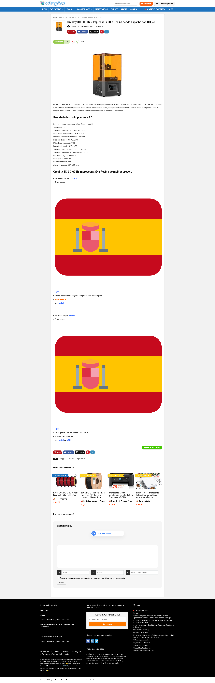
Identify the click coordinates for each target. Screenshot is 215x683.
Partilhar (147, 4)
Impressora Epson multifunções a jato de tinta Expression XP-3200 (121, 495)
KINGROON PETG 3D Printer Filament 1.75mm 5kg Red (65, 494)
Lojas (69, 9)
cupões (114, 9)
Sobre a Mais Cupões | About (143, 648)
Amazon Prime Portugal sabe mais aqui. (54, 620)
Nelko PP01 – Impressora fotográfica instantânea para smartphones (147, 495)
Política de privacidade (141, 640)
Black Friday (44, 610)
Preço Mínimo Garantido (141, 642)
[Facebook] (88, 641)
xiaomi (124, 9)
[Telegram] (96, 641)
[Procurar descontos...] (136, 4)
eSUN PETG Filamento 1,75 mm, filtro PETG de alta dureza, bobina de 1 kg (93, 495)
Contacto (136, 613)
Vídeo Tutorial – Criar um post (143, 651)
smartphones (83, 9)
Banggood (63, 459)
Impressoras (99, 26)
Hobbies (71, 459)
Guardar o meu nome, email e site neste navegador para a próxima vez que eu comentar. (93, 578)
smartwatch (101, 9)
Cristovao (73, 26)
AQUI (61, 303)
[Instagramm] (92, 641)
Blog (171, 9)
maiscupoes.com (80, 680)
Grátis (133, 9)
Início (44, 9)
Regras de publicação (140, 645)
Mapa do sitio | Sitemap (141, 630)
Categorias (55, 9)
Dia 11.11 (43, 615)
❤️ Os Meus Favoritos (155, 9)
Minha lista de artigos (140, 632)
